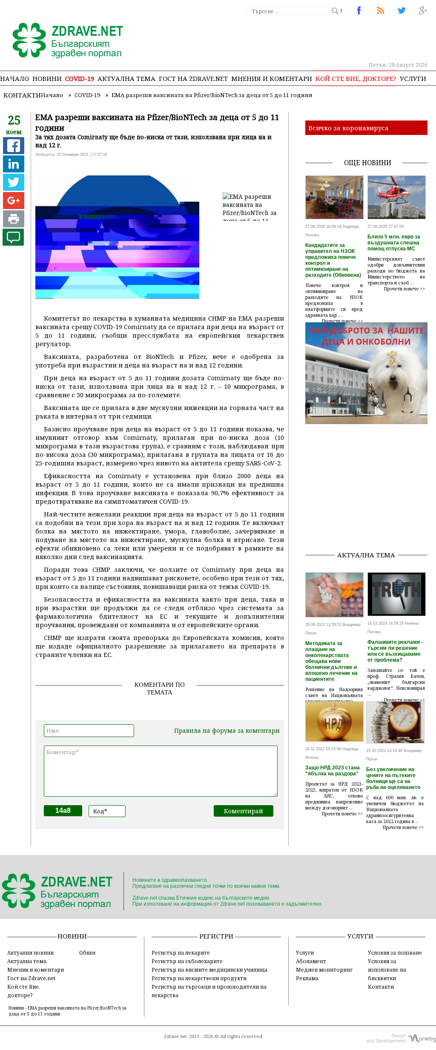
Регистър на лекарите (181, 952)
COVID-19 (79, 78)
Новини (47, 78)
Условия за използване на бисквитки (387, 969)
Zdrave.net (175, 1036)
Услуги (413, 78)
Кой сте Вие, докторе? (356, 78)
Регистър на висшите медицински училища (209, 969)
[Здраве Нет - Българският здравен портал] (63, 41)
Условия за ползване (395, 952)
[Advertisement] (370, 490)
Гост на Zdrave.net (31, 978)
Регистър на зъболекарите (187, 961)
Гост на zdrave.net (193, 78)
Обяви (87, 952)
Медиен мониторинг (324, 969)
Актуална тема (126, 78)
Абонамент (311, 961)
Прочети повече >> (342, 321)
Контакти (22, 95)
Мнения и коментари (271, 78)
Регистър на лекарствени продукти (199, 978)
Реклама (307, 978)
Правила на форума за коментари (227, 730)
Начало (14, 78)
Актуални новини (30, 952)
